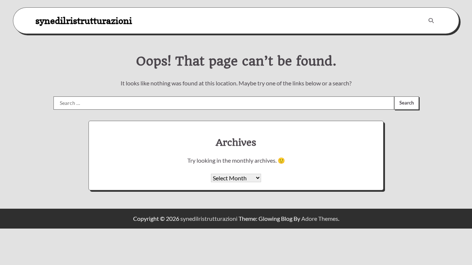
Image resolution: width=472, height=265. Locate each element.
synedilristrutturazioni (83, 20)
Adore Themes (319, 218)
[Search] (431, 20)
